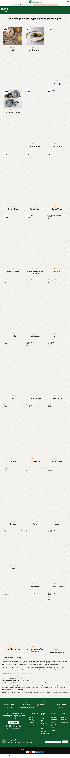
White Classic (13, 272)
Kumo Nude (35, 209)
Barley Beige (35, 50)
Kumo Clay (13, 209)
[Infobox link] (65, 1)
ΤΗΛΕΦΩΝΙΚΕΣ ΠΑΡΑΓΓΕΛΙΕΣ (43, 704)
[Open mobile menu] (1, 1)
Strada (13, 461)
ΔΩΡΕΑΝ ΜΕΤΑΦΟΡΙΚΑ (9, 704)
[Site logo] (35, 1)
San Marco (35, 461)
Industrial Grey (13, 112)
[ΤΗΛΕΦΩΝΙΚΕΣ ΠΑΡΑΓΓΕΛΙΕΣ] (43, 702)
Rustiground (35, 336)
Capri (13, 568)
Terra (35, 524)
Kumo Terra (57, 209)
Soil (12, 50)
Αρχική (3, 11)
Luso (57, 524)
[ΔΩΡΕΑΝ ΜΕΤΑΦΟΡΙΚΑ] (9, 702)
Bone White (57, 461)
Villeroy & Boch (57, 652)
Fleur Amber (35, 399)
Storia (13, 336)
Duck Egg (57, 84)
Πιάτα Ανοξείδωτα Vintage (35, 272)
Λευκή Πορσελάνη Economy (35, 650)
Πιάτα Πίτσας (57, 587)
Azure (56, 336)
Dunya (13, 524)
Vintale (57, 272)
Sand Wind (57, 399)
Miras (13, 399)
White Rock (35, 146)
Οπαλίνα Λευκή (13, 649)
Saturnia (35, 587)
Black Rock (57, 146)
